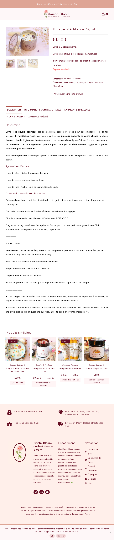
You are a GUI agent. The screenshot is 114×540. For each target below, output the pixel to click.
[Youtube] (47, 492)
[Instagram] (36, 492)
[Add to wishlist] (26, 341)
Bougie (82, 82)
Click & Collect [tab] (16, 117)
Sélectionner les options (43, 384)
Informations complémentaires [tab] (42, 110)
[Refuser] (110, 532)
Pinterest (71, 307)
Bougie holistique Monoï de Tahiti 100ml (17, 370)
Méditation (58, 86)
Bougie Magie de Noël (96, 368)
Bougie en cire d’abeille (70, 368)
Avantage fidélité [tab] (38, 117)
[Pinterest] (41, 492)
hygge (91, 144)
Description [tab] (14, 110)
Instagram (61, 307)
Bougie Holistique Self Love (44, 370)
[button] (45, 30)
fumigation (47, 282)
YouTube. (95, 307)
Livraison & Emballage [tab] (77, 110)
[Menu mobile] (7, 14)
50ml (66, 82)
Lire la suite (17, 383)
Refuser (61, 536)
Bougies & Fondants (72, 79)
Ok (52, 536)
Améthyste (73, 82)
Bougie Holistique (95, 82)
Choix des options (70, 380)
